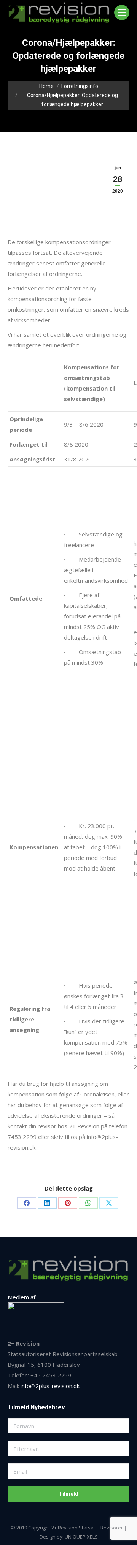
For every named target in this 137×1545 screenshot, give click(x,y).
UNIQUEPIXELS (81, 1536)
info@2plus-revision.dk (50, 1386)
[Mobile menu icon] (121, 12)
